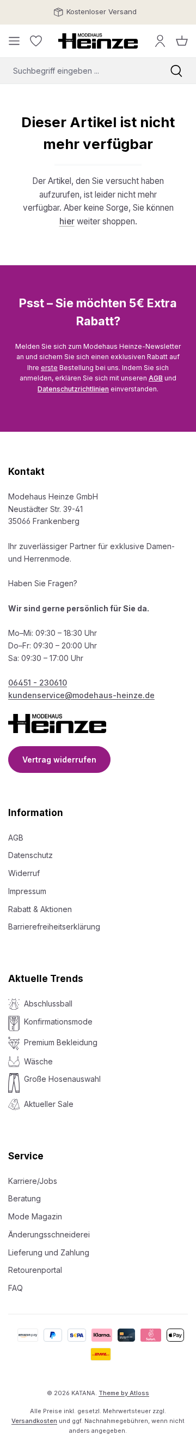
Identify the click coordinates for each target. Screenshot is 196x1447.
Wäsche (38, 1061)
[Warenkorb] (182, 41)
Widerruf (24, 873)
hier (67, 221)
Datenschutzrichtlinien (73, 389)
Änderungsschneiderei (49, 1234)
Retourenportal (35, 1270)
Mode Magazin (35, 1216)
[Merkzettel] (36, 41)
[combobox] (78, 71)
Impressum (27, 891)
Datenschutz (30, 855)
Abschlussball (48, 1003)
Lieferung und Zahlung (48, 1252)
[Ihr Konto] (160, 41)
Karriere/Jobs (32, 1181)
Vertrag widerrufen (59, 759)
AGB (156, 378)
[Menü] (14, 41)
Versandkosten (34, 1421)
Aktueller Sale (49, 1104)
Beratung (24, 1198)
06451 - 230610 (37, 682)
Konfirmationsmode (58, 1021)
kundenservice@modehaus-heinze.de (81, 695)
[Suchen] (176, 71)
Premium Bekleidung (60, 1042)
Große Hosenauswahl (62, 1078)
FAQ (15, 1288)
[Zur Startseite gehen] (98, 41)
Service (26, 1156)
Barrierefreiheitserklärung (54, 926)
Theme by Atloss (124, 1393)
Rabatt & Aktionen (40, 909)
